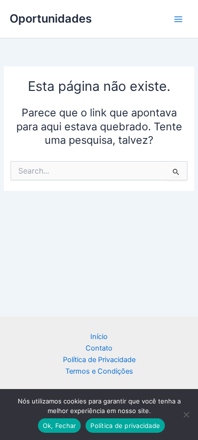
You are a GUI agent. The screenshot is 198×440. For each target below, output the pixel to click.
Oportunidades (51, 18)
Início (99, 336)
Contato (99, 348)
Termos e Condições (99, 371)
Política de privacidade (125, 425)
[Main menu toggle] (178, 19)
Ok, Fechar (59, 425)
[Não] (186, 414)
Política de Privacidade (99, 359)
